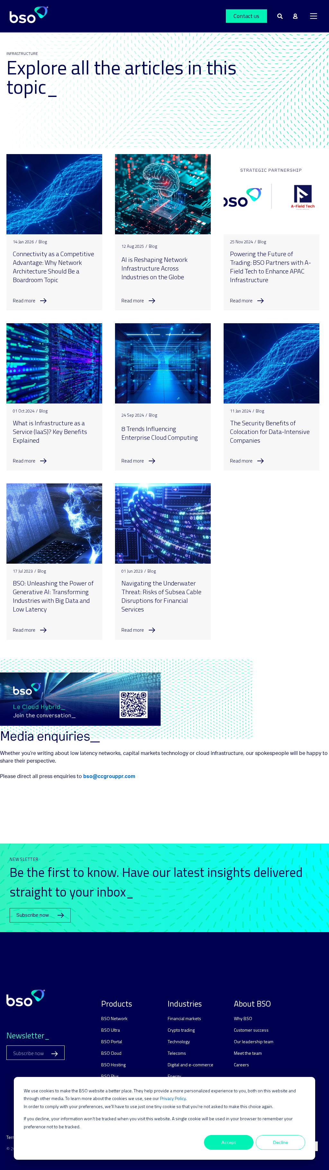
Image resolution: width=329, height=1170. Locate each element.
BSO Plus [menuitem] (110, 1076)
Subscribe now (32, 915)
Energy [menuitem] (174, 1076)
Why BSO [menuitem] (243, 1018)
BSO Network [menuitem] (114, 1018)
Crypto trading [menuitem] (181, 1030)
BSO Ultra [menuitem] (110, 1030)
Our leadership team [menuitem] (253, 1041)
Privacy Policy (173, 1098)
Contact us (246, 16)
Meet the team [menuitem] (248, 1053)
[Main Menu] (313, 16)
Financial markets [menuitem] (184, 1018)
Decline (280, 1142)
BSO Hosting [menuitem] (113, 1064)
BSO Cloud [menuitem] (111, 1053)
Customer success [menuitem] (251, 1030)
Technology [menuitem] (179, 1041)
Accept (228, 1142)
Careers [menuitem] (241, 1064)
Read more (24, 301)
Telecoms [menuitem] (177, 1053)
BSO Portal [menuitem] (111, 1041)
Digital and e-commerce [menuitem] (190, 1064)
